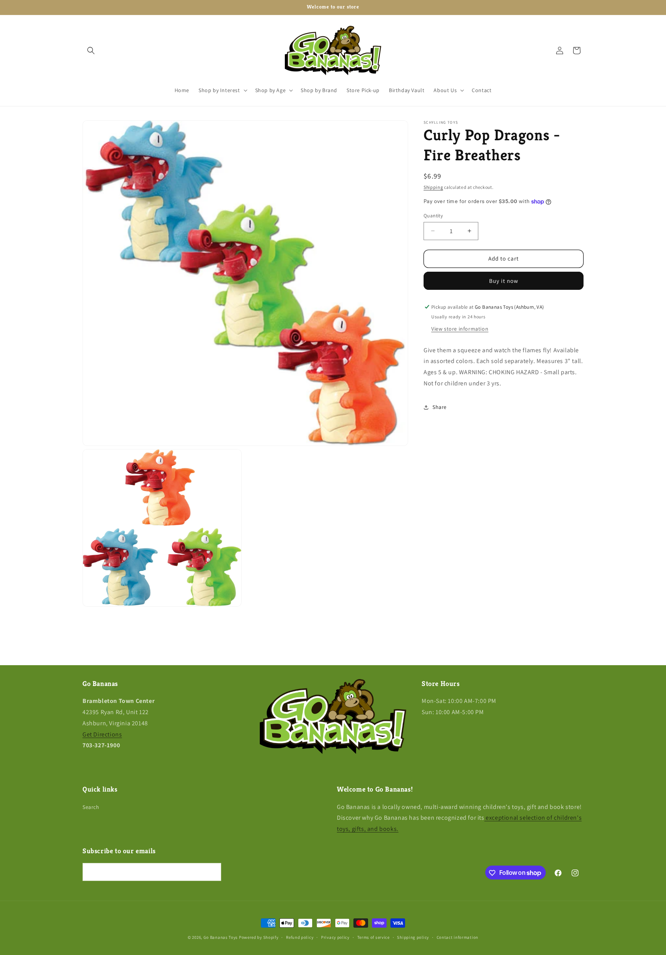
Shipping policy (413, 937)
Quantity (433, 215)
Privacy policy (335, 937)
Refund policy (299, 937)
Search (90, 807)
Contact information (457, 937)
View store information (459, 328)
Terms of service (373, 937)
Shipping (433, 187)
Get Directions (102, 734)
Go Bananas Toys (221, 937)
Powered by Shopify (259, 937)
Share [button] (439, 407)
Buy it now (503, 280)
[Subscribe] (212, 872)
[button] (90, 50)
